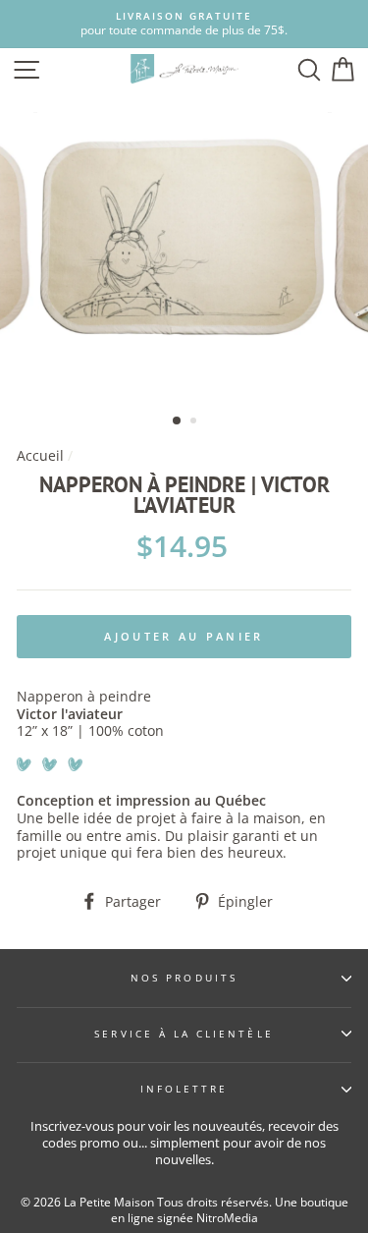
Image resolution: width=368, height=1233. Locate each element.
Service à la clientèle (183, 1033)
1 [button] (178, 421)
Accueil (40, 455)
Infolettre (184, 1088)
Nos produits (184, 977)
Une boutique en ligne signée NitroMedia (229, 1210)
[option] (184, 24)
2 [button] (195, 422)
